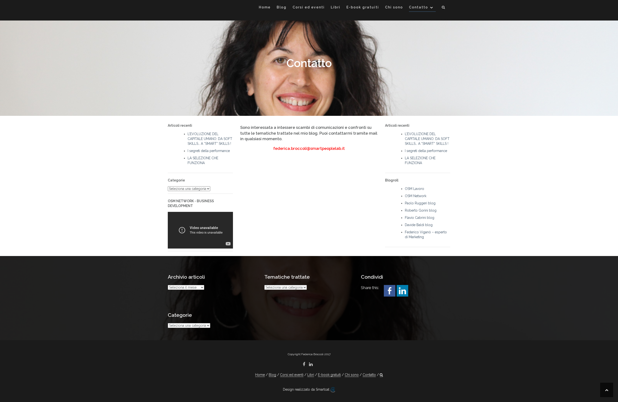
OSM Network (415, 196)
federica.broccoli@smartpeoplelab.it (309, 148)
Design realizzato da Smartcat (306, 389)
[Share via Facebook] (389, 290)
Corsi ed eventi (309, 7)
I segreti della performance (209, 151)
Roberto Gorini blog (420, 210)
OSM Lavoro (414, 189)
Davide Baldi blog (419, 225)
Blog (282, 7)
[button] (443, 8)
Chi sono (394, 7)
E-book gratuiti (362, 7)
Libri (335, 7)
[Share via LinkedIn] (402, 290)
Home (265, 7)
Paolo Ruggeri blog (420, 203)
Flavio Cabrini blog (419, 218)
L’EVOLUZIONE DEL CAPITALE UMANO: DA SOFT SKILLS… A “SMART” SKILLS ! (210, 139)
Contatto (418, 7)
